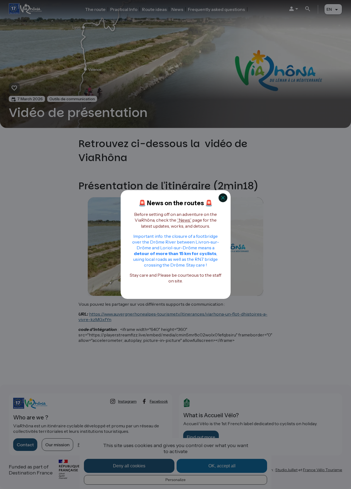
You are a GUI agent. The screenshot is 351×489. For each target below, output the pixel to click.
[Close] (223, 197)
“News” (184, 220)
